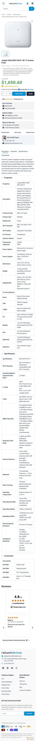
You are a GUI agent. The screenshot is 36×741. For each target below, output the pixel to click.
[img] (18, 600)
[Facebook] (7, 668)
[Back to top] (2, 178)
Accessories (5, 155)
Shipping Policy (5, 132)
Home (3, 14)
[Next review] (32, 628)
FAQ (2, 678)
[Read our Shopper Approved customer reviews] (30, 738)
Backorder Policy (30, 132)
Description (5, 151)
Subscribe (29, 713)
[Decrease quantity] (3, 94)
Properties (13, 151)
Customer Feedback (25, 690)
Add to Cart (19, 94)
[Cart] (32, 3)
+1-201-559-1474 (10, 140)
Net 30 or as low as (17, 89)
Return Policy (17, 132)
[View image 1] (5, 54)
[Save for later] (32, 21)
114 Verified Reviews (18, 603)
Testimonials (23, 684)
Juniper (9, 14)
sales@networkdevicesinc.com (13, 143)
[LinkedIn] (3, 668)
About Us (22, 681)
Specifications (23, 151)
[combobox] (18, 9)
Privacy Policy (5, 694)
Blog (20, 687)
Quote (31, 94)
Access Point (16, 14)
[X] (16, 668)
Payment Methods (6, 682)
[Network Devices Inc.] (15, 3)
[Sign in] (27, 3)
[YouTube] (12, 668)
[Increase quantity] (10, 94)
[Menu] (3, 3)
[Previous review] (3, 628)
